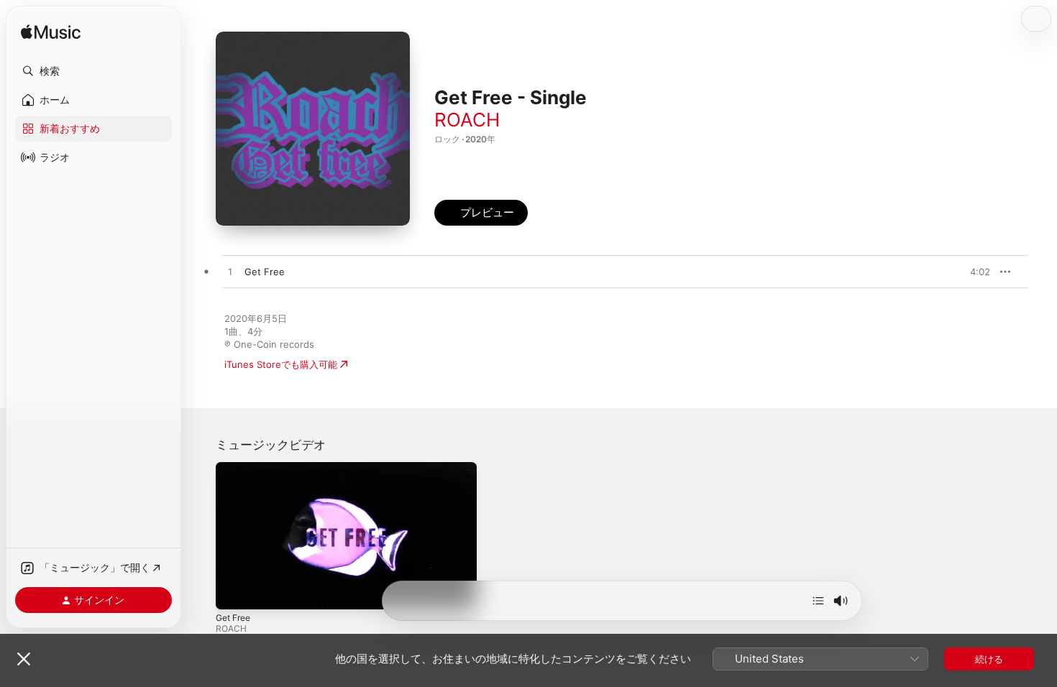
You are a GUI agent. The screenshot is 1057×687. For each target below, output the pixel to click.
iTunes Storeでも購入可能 (280, 364)
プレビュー (972, 271)
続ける (989, 659)
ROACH (467, 120)
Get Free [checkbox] (264, 271)
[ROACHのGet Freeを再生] (230, 272)
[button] (93, 71)
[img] (51, 32)
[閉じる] (23, 659)
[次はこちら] (818, 601)
